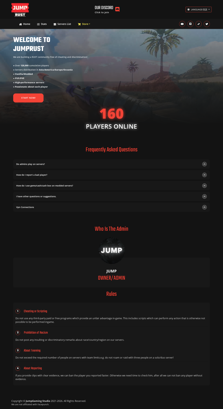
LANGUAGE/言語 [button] (199, 9)
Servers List (64, 24)
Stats (43, 24)
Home (26, 24)
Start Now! (28, 97)
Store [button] (84, 24)
